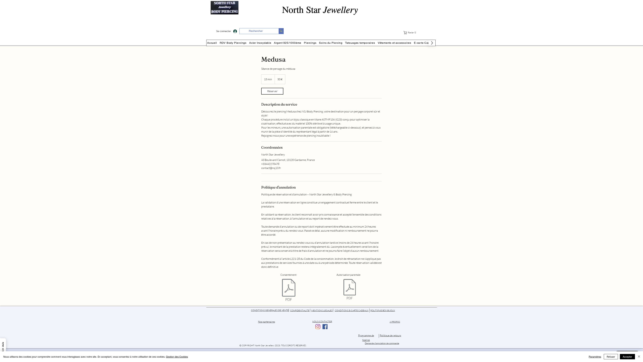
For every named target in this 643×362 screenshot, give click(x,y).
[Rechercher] (281, 31)
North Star (321, 9)
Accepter (627, 356)
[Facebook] (325, 326)
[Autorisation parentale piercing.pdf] (350, 290)
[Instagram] (317, 326)
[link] (272, 91)
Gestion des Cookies (177, 356)
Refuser (611, 356)
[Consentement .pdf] (288, 290)
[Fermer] (639, 356)
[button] (411, 32)
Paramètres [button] (595, 356)
